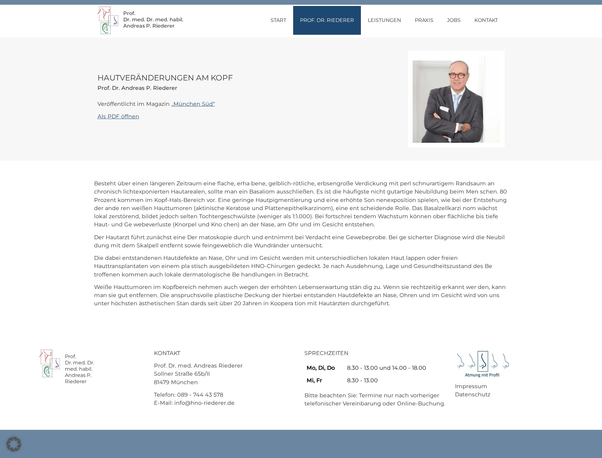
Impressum (471, 386)
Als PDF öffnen (118, 116)
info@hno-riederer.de (204, 402)
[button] (14, 444)
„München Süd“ (193, 103)
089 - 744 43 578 (200, 394)
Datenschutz (472, 394)
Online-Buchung (420, 403)
